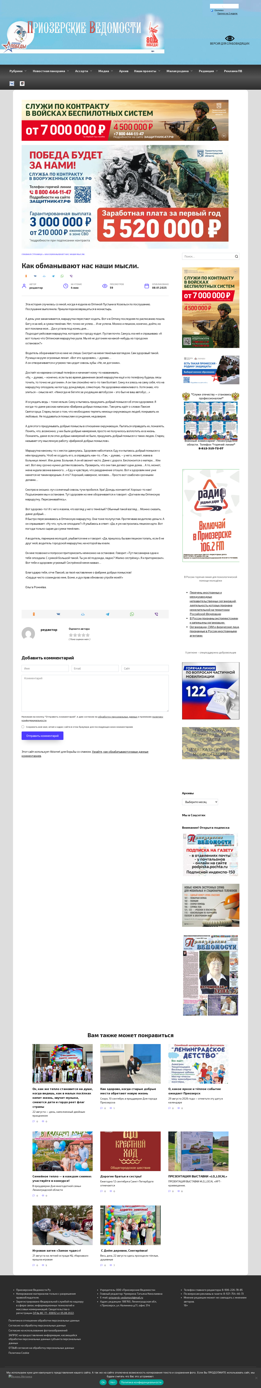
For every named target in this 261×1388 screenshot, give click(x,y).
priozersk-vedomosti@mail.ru (126, 1297)
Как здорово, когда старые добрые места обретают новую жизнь (128, 1091)
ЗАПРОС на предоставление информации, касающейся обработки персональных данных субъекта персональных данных (45, 1339)
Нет (112, 1382)
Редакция (206, 71)
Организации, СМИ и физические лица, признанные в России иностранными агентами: (214, 631)
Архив (123, 71)
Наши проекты (145, 71)
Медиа (103, 71)
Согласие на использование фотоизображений (38, 1330)
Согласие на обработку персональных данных (37, 1325)
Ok (103, 1382)
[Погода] (217, 10)
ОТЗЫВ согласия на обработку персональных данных (41, 1347)
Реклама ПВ (233, 71)
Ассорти (81, 71)
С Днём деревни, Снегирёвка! (124, 1250)
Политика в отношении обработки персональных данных (44, 1320)
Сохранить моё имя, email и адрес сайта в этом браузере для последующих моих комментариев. (79, 726)
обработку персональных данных (117, 716)
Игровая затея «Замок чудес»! (56, 1250)
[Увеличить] (234, 360)
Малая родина (178, 71)
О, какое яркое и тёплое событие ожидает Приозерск (194, 1091)
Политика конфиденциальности (141, 1382)
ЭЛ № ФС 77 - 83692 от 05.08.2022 (53, 1313)
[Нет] (256, 1378)
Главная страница (32, 254)
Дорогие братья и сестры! (121, 1176)
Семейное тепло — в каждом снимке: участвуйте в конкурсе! (62, 1178)
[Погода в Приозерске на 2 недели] (227, 13)
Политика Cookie (19, 1352)
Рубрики (16, 71)
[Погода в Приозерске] (224, 7)
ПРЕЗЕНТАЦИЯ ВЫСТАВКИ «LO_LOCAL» (197, 1176)
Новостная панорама (49, 71)
